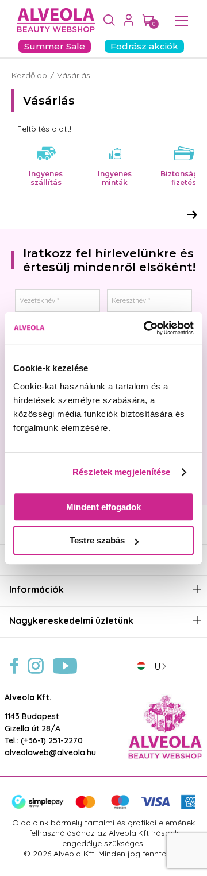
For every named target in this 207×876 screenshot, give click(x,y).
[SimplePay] (103, 806)
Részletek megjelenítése (121, 472)
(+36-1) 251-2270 (52, 740)
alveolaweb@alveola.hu (50, 752)
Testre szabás (97, 540)
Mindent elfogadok (103, 507)
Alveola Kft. (28, 697)
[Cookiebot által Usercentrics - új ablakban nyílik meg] (146, 328)
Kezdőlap (29, 75)
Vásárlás (73, 75)
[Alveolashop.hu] (53, 20)
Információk (36, 589)
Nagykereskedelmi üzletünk (71, 620)
